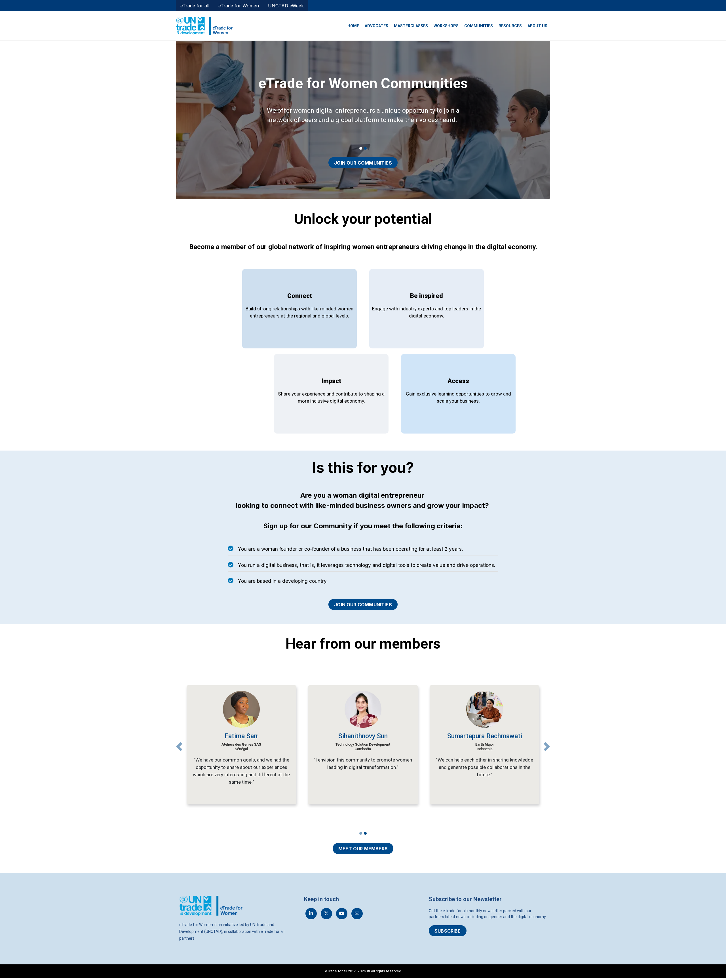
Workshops (446, 26)
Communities (478, 26)
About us (537, 26)
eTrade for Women (238, 6)
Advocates (376, 26)
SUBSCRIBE (447, 931)
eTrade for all (194, 6)
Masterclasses (411, 26)
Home (353, 26)
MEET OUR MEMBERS (363, 848)
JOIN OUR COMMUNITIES (363, 163)
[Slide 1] (360, 148)
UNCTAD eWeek (286, 6)
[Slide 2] (365, 148)
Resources (510, 26)
